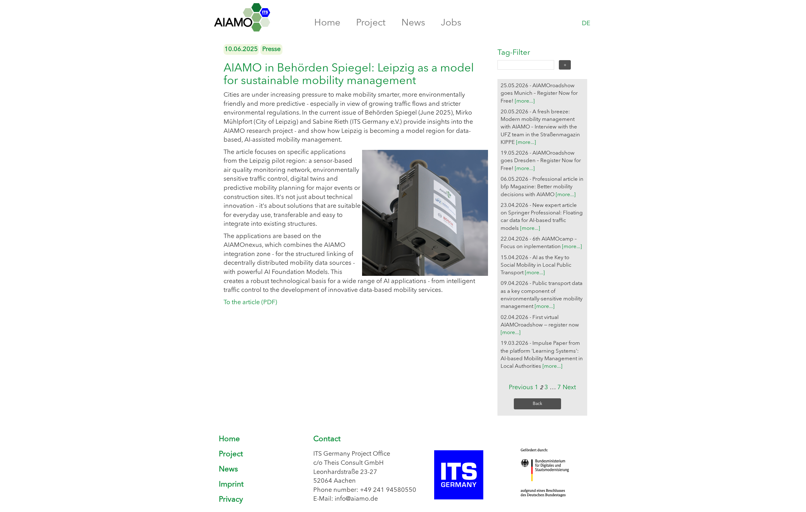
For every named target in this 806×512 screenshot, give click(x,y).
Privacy (231, 499)
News (413, 23)
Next (569, 387)
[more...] (525, 101)
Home (327, 23)
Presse (271, 49)
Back (537, 403)
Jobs (451, 23)
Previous (521, 387)
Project (371, 23)
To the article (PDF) (250, 302)
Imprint (231, 484)
